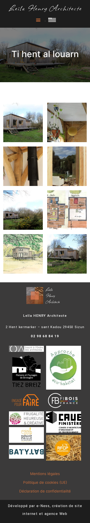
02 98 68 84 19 (45, 336)
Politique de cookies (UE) (45, 482)
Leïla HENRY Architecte (45, 316)
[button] (38, 19)
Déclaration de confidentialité (45, 491)
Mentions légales (45, 474)
